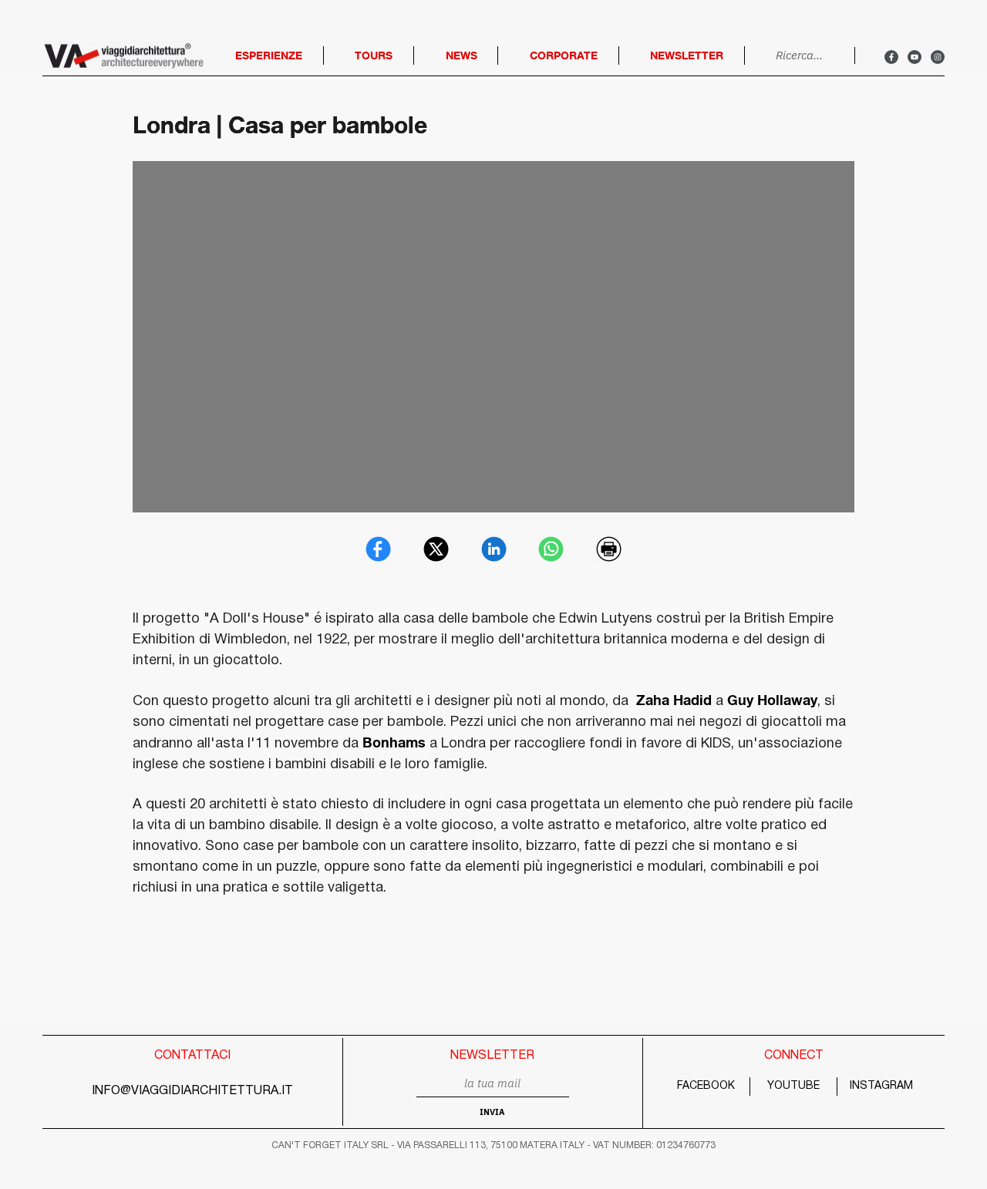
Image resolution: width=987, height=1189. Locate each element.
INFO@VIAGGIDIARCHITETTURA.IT (192, 1091)
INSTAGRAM (881, 1086)
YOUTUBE (793, 1086)
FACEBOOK (706, 1086)
